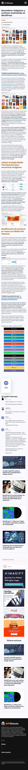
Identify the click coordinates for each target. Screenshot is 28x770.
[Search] (5, 566)
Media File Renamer (15, 172)
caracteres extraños (6, 199)
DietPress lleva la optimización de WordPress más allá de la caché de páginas (13, 547)
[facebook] (1, 740)
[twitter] (3, 740)
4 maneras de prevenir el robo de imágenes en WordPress (11, 297)
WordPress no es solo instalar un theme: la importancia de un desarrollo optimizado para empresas (14, 497)
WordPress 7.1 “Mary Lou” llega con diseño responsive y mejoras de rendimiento (14, 522)
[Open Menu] (25, 3)
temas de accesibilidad (15, 120)
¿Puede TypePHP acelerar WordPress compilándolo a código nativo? (12, 472)
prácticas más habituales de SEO (12, 83)
